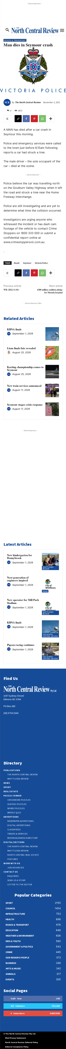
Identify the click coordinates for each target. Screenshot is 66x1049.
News (45, 591)
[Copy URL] (18, 118)
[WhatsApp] (42, 118)
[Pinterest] (34, 118)
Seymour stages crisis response (25, 404)
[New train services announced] (52, 390)
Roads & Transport (15, 40)
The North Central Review (28, 102)
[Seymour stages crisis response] (52, 409)
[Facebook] (26, 118)
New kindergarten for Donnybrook (19, 556)
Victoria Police (41, 263)
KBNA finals (14, 329)
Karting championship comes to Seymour (25, 368)
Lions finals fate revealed (21, 348)
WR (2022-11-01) (11, 289)
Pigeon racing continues (20, 645)
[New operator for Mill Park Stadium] (50, 606)
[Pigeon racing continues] (50, 651)
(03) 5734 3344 (11, 713)
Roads (16, 263)
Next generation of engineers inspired (18, 579)
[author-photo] (9, 334)
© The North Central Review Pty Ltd (19, 1033)
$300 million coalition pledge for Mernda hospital (49, 291)
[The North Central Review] (8, 102)
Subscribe (55, 1013)
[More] (50, 118)
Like (58, 998)
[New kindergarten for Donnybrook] (50, 561)
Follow (56, 1006)
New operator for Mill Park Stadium (23, 601)
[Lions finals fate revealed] (52, 353)
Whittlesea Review (48, 568)
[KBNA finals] (52, 334)
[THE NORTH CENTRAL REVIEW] (35, 30)
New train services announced (24, 386)
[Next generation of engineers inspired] (50, 583)
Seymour (27, 263)
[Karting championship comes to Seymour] (52, 371)
